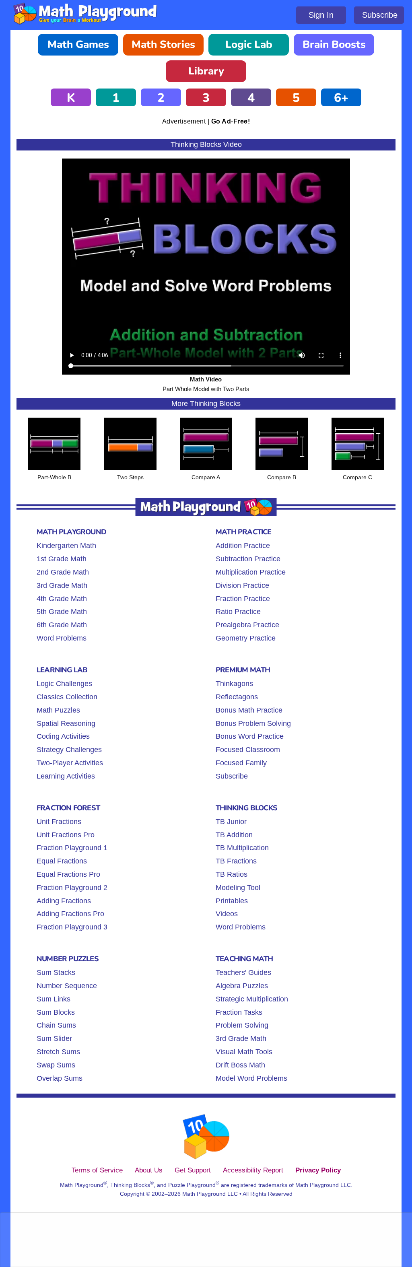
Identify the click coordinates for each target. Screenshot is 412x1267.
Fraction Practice (243, 599)
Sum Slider (54, 1038)
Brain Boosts (334, 44)
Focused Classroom (248, 750)
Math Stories (163, 44)
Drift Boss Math (240, 1065)
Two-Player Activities (70, 763)
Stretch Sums (58, 1052)
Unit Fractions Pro (66, 835)
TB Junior (231, 822)
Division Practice (242, 585)
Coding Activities (63, 736)
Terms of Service (97, 1170)
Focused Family (241, 763)
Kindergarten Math (66, 546)
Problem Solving (242, 1025)
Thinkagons (234, 684)
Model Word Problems (251, 1078)
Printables (232, 901)
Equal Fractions (62, 861)
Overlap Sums (59, 1078)
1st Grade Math (62, 559)
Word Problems (62, 638)
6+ (341, 98)
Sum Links (53, 999)
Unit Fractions (59, 822)
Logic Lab (248, 44)
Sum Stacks (56, 972)
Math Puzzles (58, 710)
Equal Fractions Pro (68, 874)
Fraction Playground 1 (72, 848)
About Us (149, 1170)
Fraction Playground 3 (72, 927)
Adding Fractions (64, 901)
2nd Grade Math (63, 572)
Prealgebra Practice (247, 625)
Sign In (321, 14)
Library (206, 71)
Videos (227, 914)
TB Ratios (231, 874)
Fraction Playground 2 (72, 888)
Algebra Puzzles (242, 986)
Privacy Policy (318, 1170)
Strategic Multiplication (252, 999)
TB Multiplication (242, 848)
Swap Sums (56, 1065)
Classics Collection (67, 697)
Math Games (78, 44)
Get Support (193, 1170)
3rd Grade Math (62, 585)
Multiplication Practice (251, 572)
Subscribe (380, 14)
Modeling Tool (238, 888)
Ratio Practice (238, 612)
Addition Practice (243, 546)
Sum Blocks (56, 1012)
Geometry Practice (246, 638)
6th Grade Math (62, 625)
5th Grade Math (62, 612)
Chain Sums (56, 1025)
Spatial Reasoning (66, 723)
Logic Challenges (64, 684)
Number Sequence (67, 986)
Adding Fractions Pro (70, 914)
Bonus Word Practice (250, 736)
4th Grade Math (62, 599)
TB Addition (234, 835)
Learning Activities (66, 776)
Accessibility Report (253, 1170)
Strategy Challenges (69, 750)
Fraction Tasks (239, 1012)
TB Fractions (236, 861)
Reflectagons (237, 697)
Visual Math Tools (244, 1052)
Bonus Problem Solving (253, 723)
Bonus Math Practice (249, 710)
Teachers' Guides (243, 972)
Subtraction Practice (248, 559)
